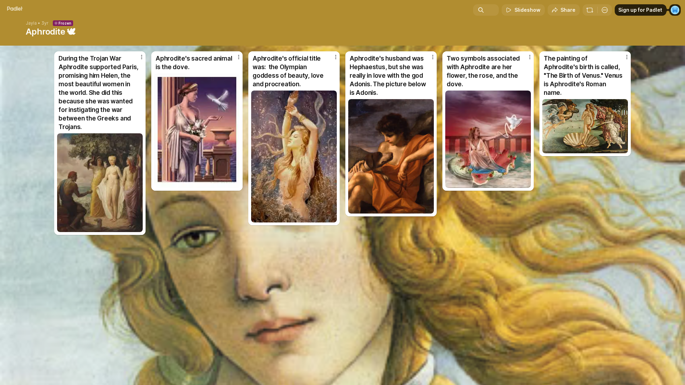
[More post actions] (142, 57)
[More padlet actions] (605, 10)
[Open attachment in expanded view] (100, 182)
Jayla (31, 23)
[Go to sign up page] (675, 10)
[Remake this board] (590, 10)
